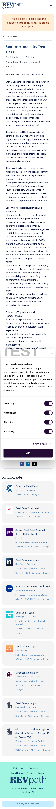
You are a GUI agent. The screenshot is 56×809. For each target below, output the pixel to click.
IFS (16, 538)
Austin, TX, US (22, 494)
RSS (15, 768)
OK (28, 453)
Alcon (18, 590)
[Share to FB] (22, 464)
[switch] (48, 413)
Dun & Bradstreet (14, 57)
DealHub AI (17, 772)
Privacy (30, 772)
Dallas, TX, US (23, 516)
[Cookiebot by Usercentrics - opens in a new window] (40, 353)
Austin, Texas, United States (29, 568)
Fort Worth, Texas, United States (31, 594)
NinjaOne (19, 564)
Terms (41, 772)
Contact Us (35, 768)
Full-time (30, 57)
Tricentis (19, 490)
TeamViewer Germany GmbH (29, 741)
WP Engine (20, 616)
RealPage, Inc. (22, 650)
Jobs (22, 768)
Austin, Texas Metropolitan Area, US (23, 62)
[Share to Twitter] (34, 464)
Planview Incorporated (26, 707)
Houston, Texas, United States (30, 542)
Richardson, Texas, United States (31, 655)
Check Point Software (26, 512)
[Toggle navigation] (51, 5)
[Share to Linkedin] (28, 464)
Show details (40, 443)
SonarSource (21, 676)
